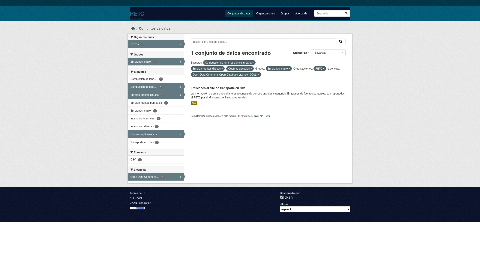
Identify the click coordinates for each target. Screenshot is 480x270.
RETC (137, 13)
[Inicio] (133, 28)
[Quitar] (253, 62)
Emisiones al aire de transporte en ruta (218, 88)
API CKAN (136, 198)
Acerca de (301, 13)
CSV (194, 103)
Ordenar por (300, 53)
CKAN (286, 197)
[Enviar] (346, 13)
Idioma (284, 204)
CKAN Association (140, 203)
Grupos (285, 13)
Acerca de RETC (139, 193)
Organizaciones (265, 13)
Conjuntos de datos (238, 13)
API (253, 115)
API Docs (264, 115)
